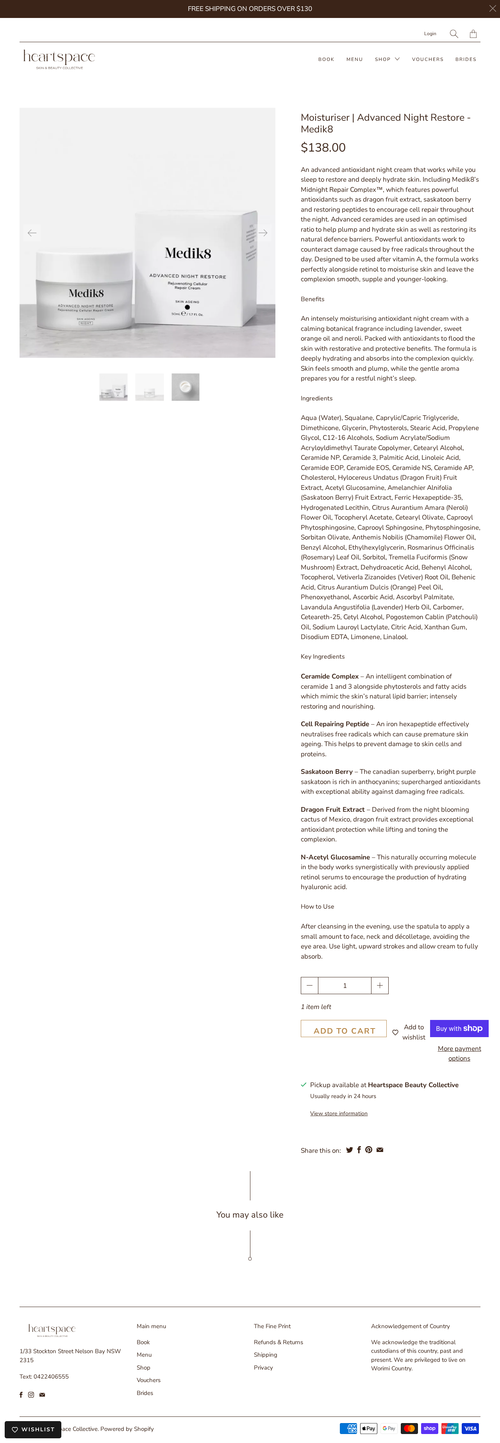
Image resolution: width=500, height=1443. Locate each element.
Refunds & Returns (278, 1342)
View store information (339, 1113)
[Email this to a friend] (379, 1149)
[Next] (262, 232)
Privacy (263, 1368)
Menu (354, 59)
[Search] (454, 34)
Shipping (265, 1355)
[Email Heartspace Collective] (42, 1395)
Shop (384, 59)
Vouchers (428, 59)
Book (326, 59)
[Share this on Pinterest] (368, 1149)
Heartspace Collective (69, 1429)
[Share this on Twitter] (349, 1149)
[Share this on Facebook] (359, 1149)
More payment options (459, 1053)
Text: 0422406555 (44, 1376)
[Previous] (32, 232)
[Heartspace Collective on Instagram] (31, 1395)
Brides (466, 59)
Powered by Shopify (127, 1429)
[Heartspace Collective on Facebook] (21, 1395)
